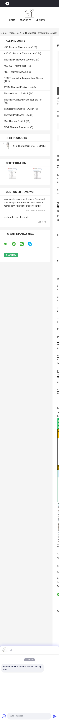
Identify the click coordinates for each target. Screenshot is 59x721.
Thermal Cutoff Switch (16, 93)
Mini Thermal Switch (14, 121)
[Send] (54, 716)
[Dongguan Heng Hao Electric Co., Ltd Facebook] (7, 4)
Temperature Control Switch (19, 108)
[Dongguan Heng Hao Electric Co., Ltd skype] (32, 244)
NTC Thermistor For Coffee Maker (29, 146)
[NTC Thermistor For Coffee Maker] (7, 146)
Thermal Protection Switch (18, 59)
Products (25, 20)
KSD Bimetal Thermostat (17, 47)
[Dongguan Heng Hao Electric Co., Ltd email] (7, 244)
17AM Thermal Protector (17, 87)
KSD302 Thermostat (15, 65)
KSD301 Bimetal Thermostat (19, 53)
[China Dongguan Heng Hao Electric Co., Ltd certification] (12, 173)
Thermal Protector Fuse (17, 115)
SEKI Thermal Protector (17, 127)
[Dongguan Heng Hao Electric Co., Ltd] (29, 13)
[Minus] (55, 650)
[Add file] (4, 716)
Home (12, 20)
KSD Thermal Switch (15, 72)
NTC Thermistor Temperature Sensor (38, 33)
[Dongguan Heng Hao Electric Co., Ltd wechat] (23, 244)
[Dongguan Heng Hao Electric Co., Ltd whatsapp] (15, 244)
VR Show (40, 20)
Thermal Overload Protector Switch (23, 99)
